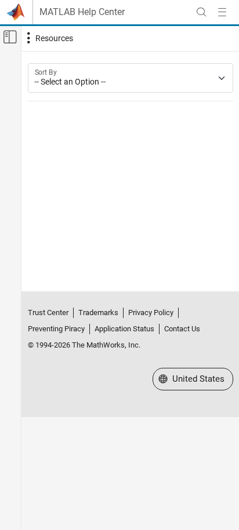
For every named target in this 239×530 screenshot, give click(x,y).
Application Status (124, 328)
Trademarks (98, 312)
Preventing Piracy (56, 328)
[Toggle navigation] (48, 38)
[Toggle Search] (201, 12)
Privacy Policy (150, 312)
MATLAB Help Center (82, 12)
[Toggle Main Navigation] (222, 12)
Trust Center (48, 312)
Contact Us (182, 328)
